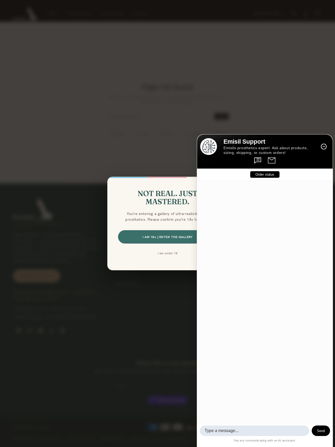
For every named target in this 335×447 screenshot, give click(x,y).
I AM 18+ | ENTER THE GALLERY (167, 237)
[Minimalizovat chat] (323, 146)
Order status (264, 174)
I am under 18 (167, 253)
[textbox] (254, 431)
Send (321, 431)
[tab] (258, 160)
